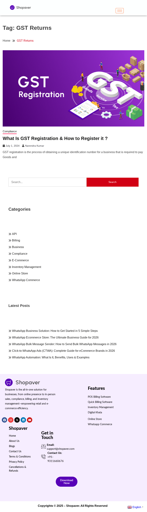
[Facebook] (4, 420)
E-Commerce (20, 260)
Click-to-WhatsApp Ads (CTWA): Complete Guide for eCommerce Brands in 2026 (64, 350)
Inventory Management (26, 266)
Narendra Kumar (34, 145)
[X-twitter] (17, 420)
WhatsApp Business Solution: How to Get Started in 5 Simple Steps (55, 330)
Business (18, 247)
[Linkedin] (23, 420)
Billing (16, 240)
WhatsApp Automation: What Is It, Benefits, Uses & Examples (51, 357)
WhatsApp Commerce (26, 280)
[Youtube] (29, 420)
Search (112, 182)
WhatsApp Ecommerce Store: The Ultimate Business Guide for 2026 (55, 337)
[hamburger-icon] (120, 10)
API (14, 233)
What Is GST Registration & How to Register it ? (55, 138)
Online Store (20, 273)
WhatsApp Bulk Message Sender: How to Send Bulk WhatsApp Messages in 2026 (64, 344)
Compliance (10, 131)
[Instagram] (10, 420)
